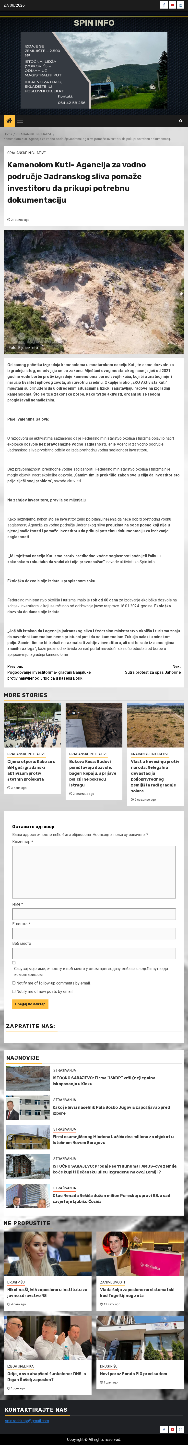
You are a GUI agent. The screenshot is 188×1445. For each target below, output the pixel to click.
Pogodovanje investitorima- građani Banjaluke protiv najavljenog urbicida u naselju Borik (49, 672)
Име (17, 904)
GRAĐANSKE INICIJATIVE (26, 153)
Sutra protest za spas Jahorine (153, 669)
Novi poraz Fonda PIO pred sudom (133, 1373)
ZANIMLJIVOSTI (112, 1282)
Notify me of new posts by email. (44, 991)
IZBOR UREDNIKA (20, 1366)
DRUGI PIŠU (16, 1282)
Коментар (22, 841)
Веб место (21, 943)
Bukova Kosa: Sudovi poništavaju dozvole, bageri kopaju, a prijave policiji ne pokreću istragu (92, 773)
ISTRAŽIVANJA (64, 1070)
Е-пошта (21, 924)
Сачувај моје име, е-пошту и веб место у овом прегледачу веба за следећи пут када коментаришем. (91, 971)
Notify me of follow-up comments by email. (53, 983)
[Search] (181, 121)
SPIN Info (94, 23)
